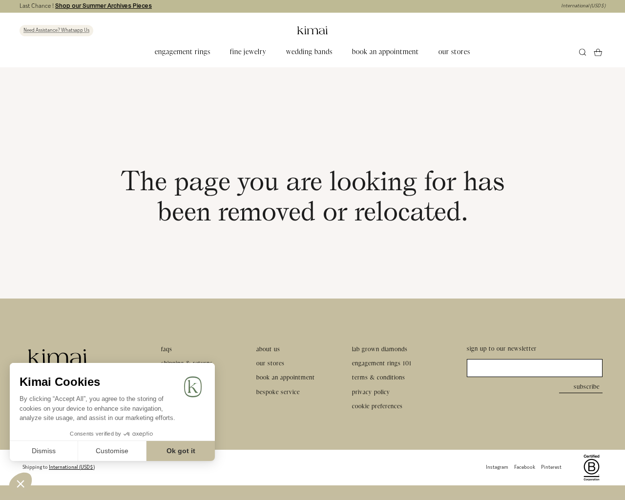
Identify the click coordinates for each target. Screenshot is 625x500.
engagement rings (182, 52)
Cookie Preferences (377, 406)
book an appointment (385, 52)
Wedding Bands (309, 52)
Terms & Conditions (378, 377)
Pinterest (551, 467)
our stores (454, 52)
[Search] (582, 52)
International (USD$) (583, 6)
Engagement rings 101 (382, 363)
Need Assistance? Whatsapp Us (56, 30)
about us (268, 349)
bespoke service (278, 392)
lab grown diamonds (380, 349)
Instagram (497, 467)
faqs (166, 349)
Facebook (524, 467)
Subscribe (587, 386)
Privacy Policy (371, 392)
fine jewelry (248, 52)
